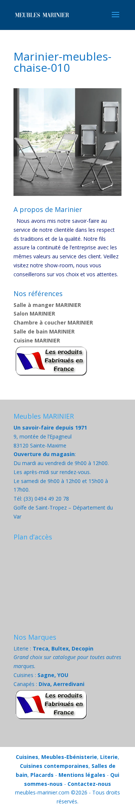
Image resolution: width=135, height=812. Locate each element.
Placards (42, 774)
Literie (109, 756)
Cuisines (27, 756)
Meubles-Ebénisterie (69, 756)
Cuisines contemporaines (54, 765)
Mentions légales (81, 774)
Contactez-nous (89, 783)
